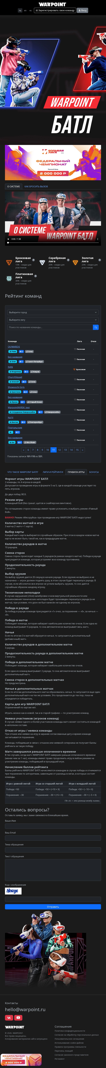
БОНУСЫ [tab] (94, 472)
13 (65, 449)
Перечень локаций (64, 1051)
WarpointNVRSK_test (19, 407)
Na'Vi (10, 417)
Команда (12, 341)
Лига (79, 341)
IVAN (10, 367)
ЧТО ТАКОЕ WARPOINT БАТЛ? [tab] (22, 472)
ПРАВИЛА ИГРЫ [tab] (76, 472)
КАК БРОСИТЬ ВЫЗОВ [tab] (36, 186)
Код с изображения (15, 884)
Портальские (15, 427)
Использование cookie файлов (69, 1042)
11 (53, 449)
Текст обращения (14, 856)
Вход (83, 10)
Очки (93, 341)
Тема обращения (14, 844)
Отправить (53, 906)
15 (77, 449)
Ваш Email (10, 832)
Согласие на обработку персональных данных (77, 1034)
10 (47, 449)
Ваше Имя (10, 820)
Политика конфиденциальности (70, 1030)
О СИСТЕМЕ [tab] (13, 186)
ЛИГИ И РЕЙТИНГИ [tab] (53, 472)
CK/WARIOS (14, 346)
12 (59, 449)
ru (20, 10)
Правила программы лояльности (70, 1046)
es (31, 10)
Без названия (15, 356)
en (25, 10)
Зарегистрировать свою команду (56, 10)
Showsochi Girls (16, 387)
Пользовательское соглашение (69, 1038)
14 (71, 449)
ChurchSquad (15, 377)
